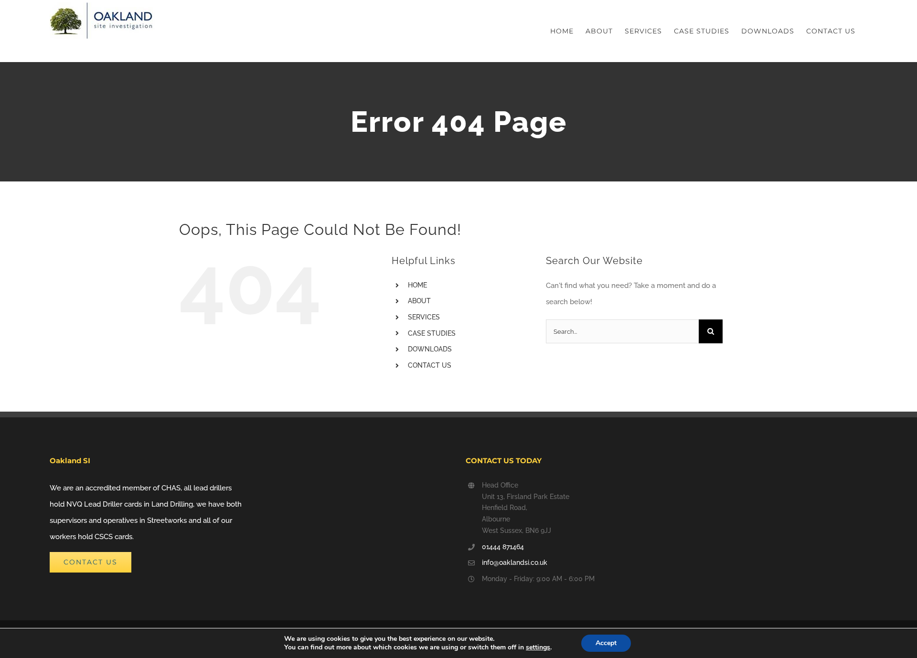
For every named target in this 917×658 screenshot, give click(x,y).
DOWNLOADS (430, 349)
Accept (606, 642)
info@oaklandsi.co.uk (514, 562)
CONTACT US (429, 365)
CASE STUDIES (432, 333)
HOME (417, 285)
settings (538, 647)
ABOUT (419, 301)
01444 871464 (503, 547)
